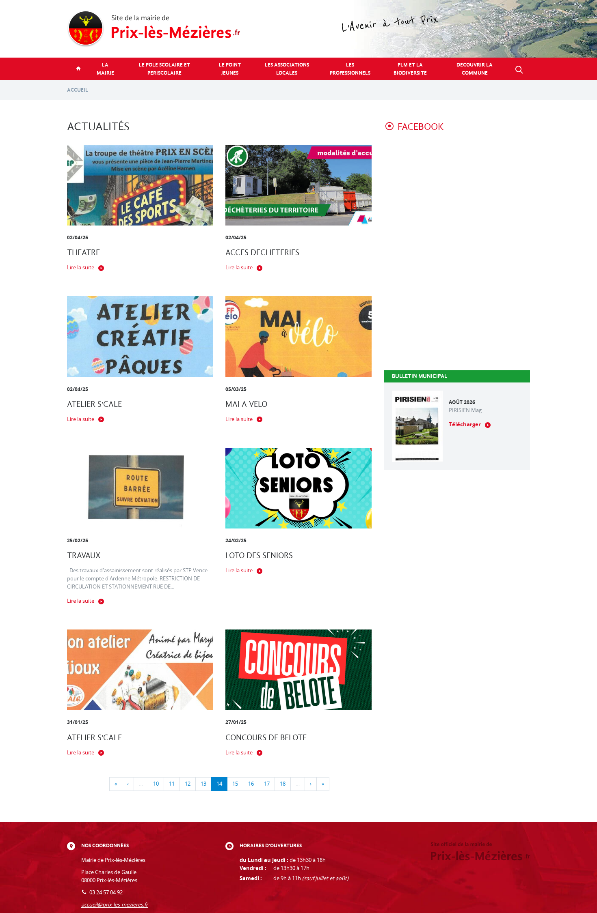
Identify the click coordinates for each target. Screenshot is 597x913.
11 (172, 784)
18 (283, 784)
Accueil (77, 90)
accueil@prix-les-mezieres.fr (114, 905)
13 (203, 784)
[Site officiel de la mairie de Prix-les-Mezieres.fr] (298, 28)
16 (251, 784)
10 (156, 784)
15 (235, 784)
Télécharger (465, 424)
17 (267, 784)
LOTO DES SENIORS (259, 555)
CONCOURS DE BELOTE (266, 737)
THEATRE (83, 252)
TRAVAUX (84, 555)
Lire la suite (80, 267)
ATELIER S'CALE (94, 404)
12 (187, 784)
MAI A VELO (246, 404)
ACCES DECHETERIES (262, 252)
